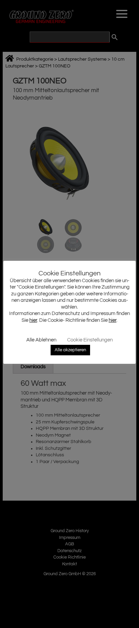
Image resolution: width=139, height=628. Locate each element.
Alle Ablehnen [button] (41, 339)
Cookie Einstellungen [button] (90, 339)
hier (33, 320)
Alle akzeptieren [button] (70, 350)
